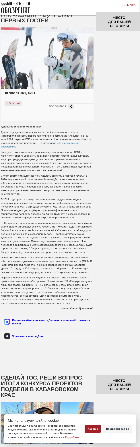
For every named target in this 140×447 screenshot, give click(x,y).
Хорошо (93, 428)
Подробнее (72, 437)
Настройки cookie (117, 428)
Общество (13, 103)
